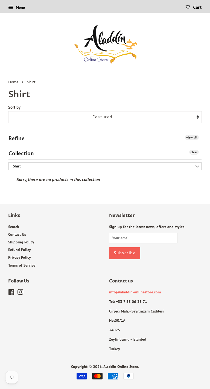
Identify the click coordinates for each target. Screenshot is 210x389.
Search (13, 226)
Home (13, 82)
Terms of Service (21, 265)
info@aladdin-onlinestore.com (135, 291)
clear (194, 152)
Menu (20, 7)
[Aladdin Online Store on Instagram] (20, 293)
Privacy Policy (19, 257)
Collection (21, 153)
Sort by (14, 107)
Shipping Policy (21, 241)
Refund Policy (19, 249)
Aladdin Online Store (120, 366)
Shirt (17, 166)
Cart (197, 7)
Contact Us (17, 234)
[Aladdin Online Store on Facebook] (11, 293)
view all (191, 137)
